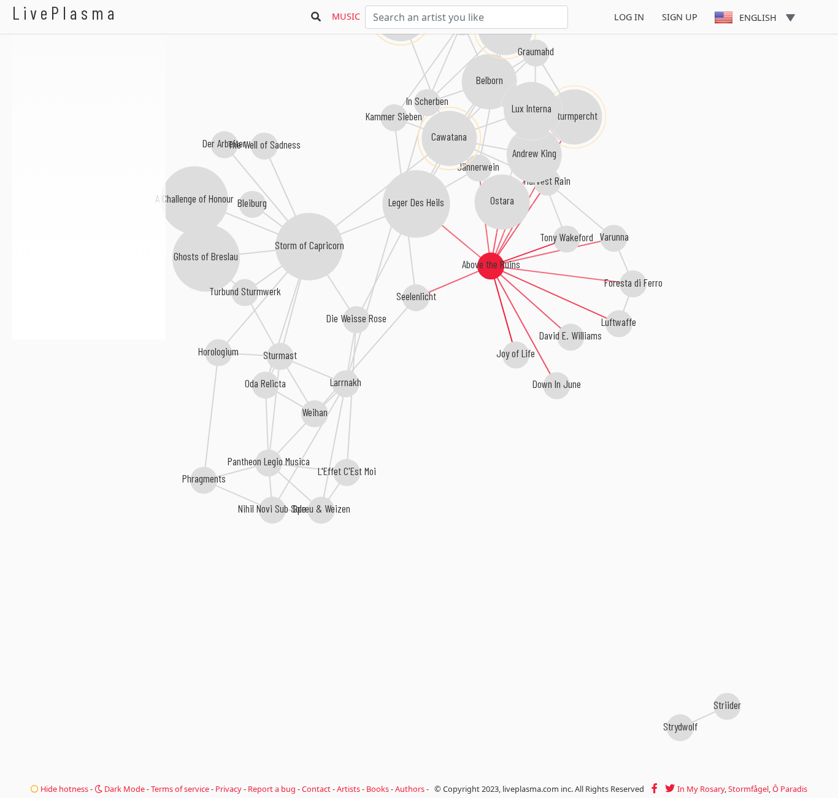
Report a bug (272, 788)
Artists (348, 788)
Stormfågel (748, 788)
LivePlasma (65, 12)
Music (346, 16)
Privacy (228, 788)
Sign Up (680, 17)
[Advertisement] (89, 405)
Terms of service (180, 788)
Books (377, 788)
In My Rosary (701, 788)
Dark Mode (123, 788)
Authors (410, 788)
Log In (629, 17)
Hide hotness (63, 788)
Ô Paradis (789, 788)
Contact (316, 788)
